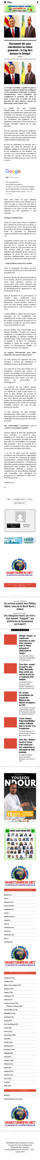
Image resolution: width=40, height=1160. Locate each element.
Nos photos (7, 1049)
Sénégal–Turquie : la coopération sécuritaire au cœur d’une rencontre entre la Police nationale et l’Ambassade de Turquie (27, 644)
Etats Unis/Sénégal (9, 1024)
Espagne (6, 1020)
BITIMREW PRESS (19, 499)
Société (6, 1075)
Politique (6, 1060)
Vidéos (6, 1086)
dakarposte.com (8, 902)
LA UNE (6, 1042)
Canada (6, 992)
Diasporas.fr (7, 931)
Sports (6, 1078)
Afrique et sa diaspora (12, 1006)
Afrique (6, 981)
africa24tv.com (8, 942)
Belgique (6, 989)
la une (29, 499)
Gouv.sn (6, 898)
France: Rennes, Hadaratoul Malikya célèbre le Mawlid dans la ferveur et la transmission (27, 723)
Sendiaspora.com (9, 927)
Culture (6, 999)
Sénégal (6, 1071)
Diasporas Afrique (9, 1003)
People (6, 1057)
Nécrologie (7, 1046)
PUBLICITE (7, 1064)
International (7, 1035)
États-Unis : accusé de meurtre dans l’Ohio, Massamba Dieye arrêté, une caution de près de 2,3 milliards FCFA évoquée (27, 672)
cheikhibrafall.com (9, 916)
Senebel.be (7, 920)
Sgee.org (6, 924)
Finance (6, 1028)
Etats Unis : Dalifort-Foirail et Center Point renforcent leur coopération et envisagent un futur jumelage (27, 745)
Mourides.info (8, 895)
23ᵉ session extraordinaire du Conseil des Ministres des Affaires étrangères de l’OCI (27, 698)
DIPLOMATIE (7, 1013)
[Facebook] (37, 2)
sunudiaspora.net (9, 909)
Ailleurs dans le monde (10, 985)
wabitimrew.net (19, 503)
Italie (5, 1038)
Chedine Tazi (9, 482)
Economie (6, 1017)
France (6, 1031)
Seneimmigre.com (9, 934)
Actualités (7, 978)
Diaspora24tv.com (9, 905)
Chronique (7, 996)
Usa (5, 1082)
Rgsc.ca (6, 938)
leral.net (6, 913)
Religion (6, 1067)
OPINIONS (6, 1053)
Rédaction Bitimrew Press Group (13, 1099)
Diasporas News (8, 1009)
